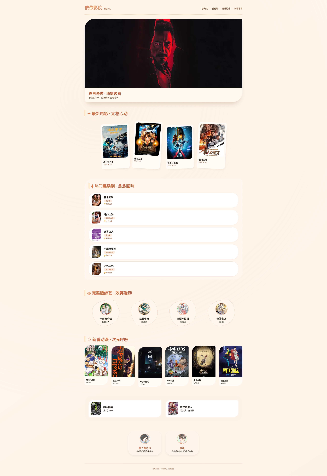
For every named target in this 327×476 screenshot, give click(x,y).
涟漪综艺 (226, 8)
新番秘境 (238, 8)
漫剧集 (215, 8)
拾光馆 (205, 8)
